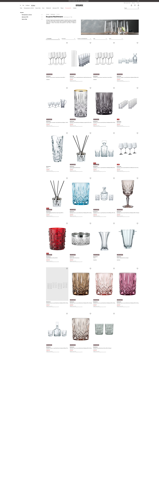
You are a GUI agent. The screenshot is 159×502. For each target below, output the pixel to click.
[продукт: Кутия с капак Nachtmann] (81, 239)
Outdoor (74, 8)
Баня (43, 8)
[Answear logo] (79, 5)
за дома (33, 5)
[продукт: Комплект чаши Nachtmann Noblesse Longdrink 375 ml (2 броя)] (81, 103)
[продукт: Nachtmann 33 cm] (57, 148)
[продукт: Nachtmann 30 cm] (104, 239)
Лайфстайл (48, 8)
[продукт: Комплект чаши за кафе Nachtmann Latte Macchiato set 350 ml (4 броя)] (81, 58)
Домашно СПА (56, 8)
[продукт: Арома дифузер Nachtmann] (81, 148)
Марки (62, 8)
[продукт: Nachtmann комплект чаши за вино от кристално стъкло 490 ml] (104, 58)
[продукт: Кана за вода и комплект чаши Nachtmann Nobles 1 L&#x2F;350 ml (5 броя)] (57, 103)
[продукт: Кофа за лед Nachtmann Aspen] (128, 239)
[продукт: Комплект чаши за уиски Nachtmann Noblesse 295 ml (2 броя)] (104, 103)
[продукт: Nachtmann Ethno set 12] (128, 103)
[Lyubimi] (135, 5)
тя (20, 5)
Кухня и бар (37, 8)
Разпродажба (68, 8)
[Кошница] (138, 5)
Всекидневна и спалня (29, 8)
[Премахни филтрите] (138, 1)
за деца (28, 5)
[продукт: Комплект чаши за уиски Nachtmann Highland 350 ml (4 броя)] (57, 284)
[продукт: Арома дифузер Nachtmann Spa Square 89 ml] (57, 194)
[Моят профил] (131, 5)
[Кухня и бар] (41, 19)
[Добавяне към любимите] (67, 43)
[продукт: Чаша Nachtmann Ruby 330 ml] (57, 239)
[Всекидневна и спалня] (41, 15)
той (23, 5)
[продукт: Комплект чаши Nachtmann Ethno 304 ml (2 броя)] (104, 329)
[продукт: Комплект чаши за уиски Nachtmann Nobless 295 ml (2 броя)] (81, 284)
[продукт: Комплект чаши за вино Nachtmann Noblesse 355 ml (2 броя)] (128, 194)
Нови (21, 8)
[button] (53, 38)
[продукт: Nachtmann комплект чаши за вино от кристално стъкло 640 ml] (57, 58)
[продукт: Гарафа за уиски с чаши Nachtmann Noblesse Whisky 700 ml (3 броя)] (104, 148)
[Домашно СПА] (41, 17)
